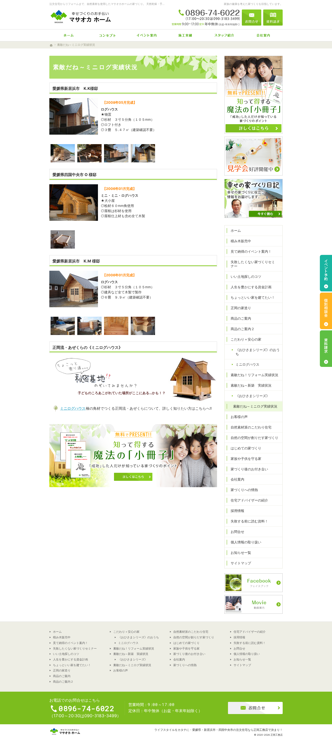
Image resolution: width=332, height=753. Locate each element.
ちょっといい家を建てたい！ (253, 297)
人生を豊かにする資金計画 (251, 287)
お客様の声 (239, 417)
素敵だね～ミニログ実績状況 (255, 406)
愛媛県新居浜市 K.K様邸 (75, 88)
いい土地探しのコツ (246, 276)
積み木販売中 (241, 241)
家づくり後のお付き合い (249, 469)
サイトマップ (241, 563)
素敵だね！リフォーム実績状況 (254, 375)
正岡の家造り (241, 308)
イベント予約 (326, 273)
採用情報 (237, 511)
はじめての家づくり (246, 448)
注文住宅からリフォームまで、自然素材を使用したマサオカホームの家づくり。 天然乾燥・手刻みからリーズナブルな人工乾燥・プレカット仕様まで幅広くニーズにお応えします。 (158, 4)
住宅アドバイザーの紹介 (249, 500)
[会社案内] (263, 35)
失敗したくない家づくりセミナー (253, 264)
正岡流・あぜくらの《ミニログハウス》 (87, 347)
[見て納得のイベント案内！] (146, 35)
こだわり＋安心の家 (246, 339)
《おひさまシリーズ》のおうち (258, 352)
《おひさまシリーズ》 (253, 396)
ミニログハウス (73, 408)
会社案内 (237, 479)
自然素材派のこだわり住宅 (251, 427)
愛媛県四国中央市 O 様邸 (74, 174)
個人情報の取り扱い (246, 542)
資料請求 (273, 17)
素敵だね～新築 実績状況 (251, 385)
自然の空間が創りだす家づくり (254, 438)
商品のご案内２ (242, 329)
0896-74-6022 (206, 17)
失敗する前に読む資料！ (249, 521)
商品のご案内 (241, 318)
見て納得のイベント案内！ (251, 251)
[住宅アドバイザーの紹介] (224, 35)
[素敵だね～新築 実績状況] (185, 35)
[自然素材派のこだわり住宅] (107, 35)
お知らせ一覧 (241, 552)
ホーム (236, 230)
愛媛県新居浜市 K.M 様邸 (76, 261)
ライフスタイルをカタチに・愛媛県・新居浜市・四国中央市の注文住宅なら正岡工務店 (211, 730)
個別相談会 (326, 311)
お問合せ (237, 532)
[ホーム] (68, 35)
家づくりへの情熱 (244, 490)
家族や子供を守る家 (246, 458)
